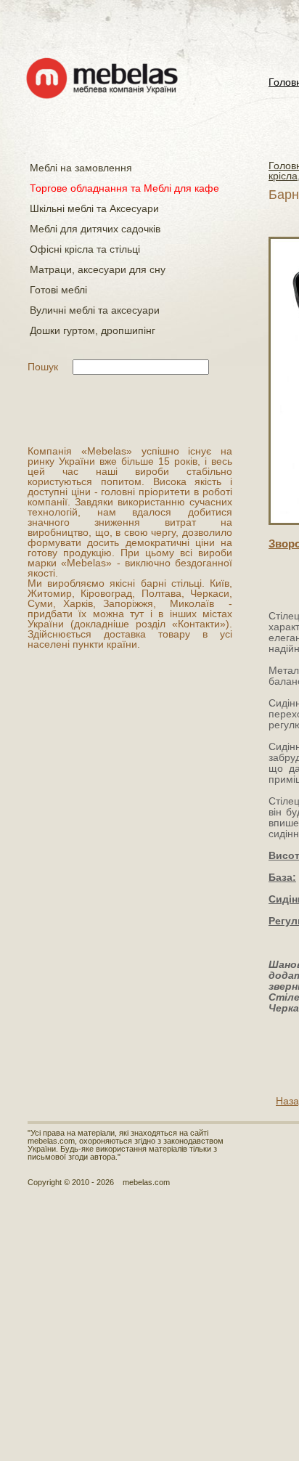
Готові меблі (58, 290)
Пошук (43, 367)
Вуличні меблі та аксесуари (95, 310)
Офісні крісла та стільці (85, 249)
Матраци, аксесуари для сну (97, 269)
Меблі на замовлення (81, 168)
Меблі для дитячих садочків (95, 229)
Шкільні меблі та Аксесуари (94, 208)
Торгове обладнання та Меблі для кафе (124, 188)
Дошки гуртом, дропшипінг (92, 330)
